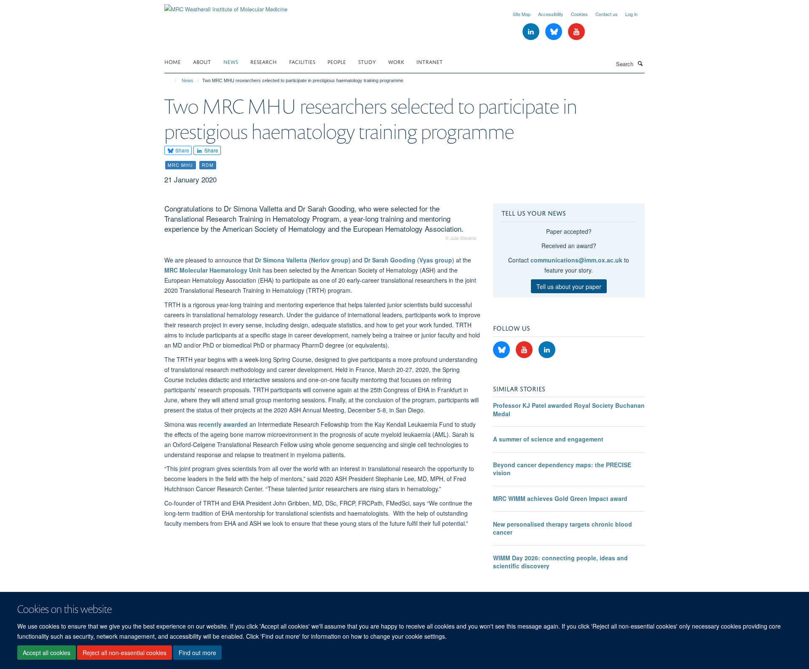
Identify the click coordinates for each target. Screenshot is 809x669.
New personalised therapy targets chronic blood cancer (562, 528)
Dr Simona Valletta (281, 260)
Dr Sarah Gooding (389, 260)
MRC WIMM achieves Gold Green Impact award (560, 498)
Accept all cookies (46, 652)
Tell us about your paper (568, 286)
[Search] (640, 63)
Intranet (429, 61)
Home (172, 61)
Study (367, 61)
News (230, 61)
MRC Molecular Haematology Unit (212, 270)
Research (263, 61)
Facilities (302, 61)
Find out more (197, 652)
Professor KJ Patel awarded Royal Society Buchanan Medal (569, 409)
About (202, 61)
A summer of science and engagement (548, 439)
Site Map (521, 14)
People (336, 61)
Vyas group (435, 260)
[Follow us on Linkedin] (531, 32)
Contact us (606, 14)
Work (396, 61)
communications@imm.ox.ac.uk (576, 260)
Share (181, 150)
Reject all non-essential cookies (124, 652)
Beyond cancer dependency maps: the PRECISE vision (562, 468)
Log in (631, 14)
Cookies (579, 14)
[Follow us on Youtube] (576, 32)
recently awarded (223, 424)
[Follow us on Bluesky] (554, 32)
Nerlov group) (331, 260)
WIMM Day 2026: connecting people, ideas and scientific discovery (560, 562)
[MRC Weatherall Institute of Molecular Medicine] (225, 6)
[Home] (172, 80)
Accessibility (550, 14)
